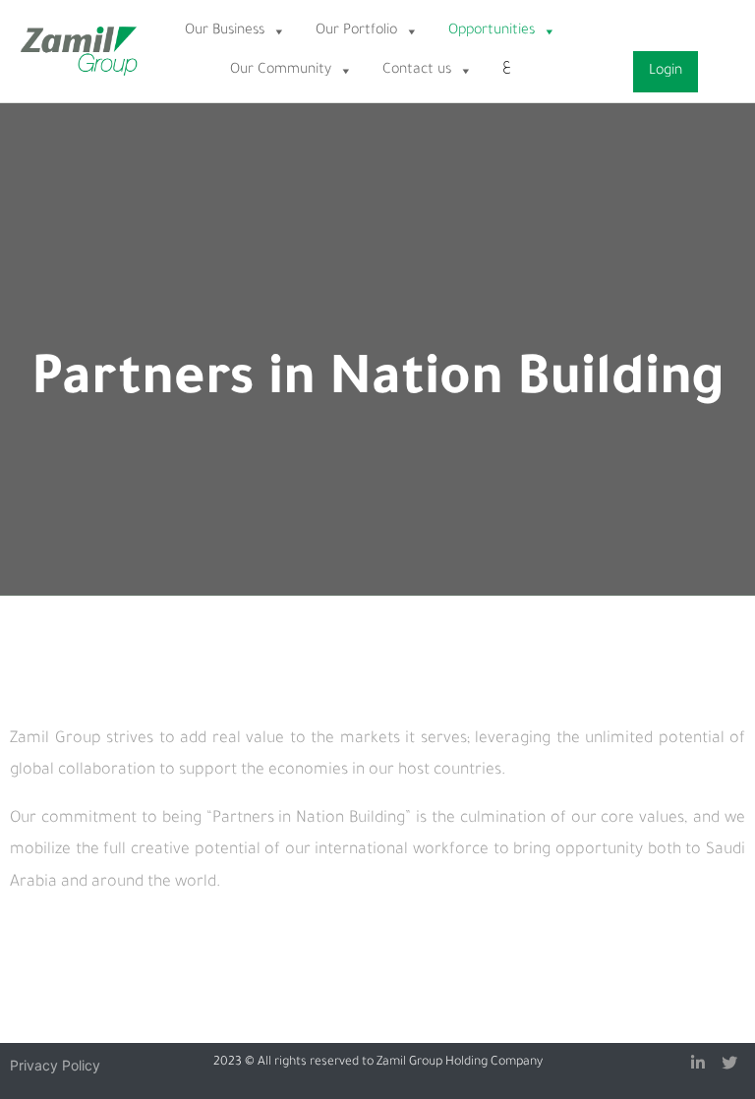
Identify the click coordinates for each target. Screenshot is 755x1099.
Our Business (224, 31)
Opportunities (491, 31)
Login (665, 72)
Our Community (280, 71)
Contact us (416, 71)
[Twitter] (729, 1062)
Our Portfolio (356, 31)
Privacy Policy (55, 1065)
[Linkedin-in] (698, 1062)
